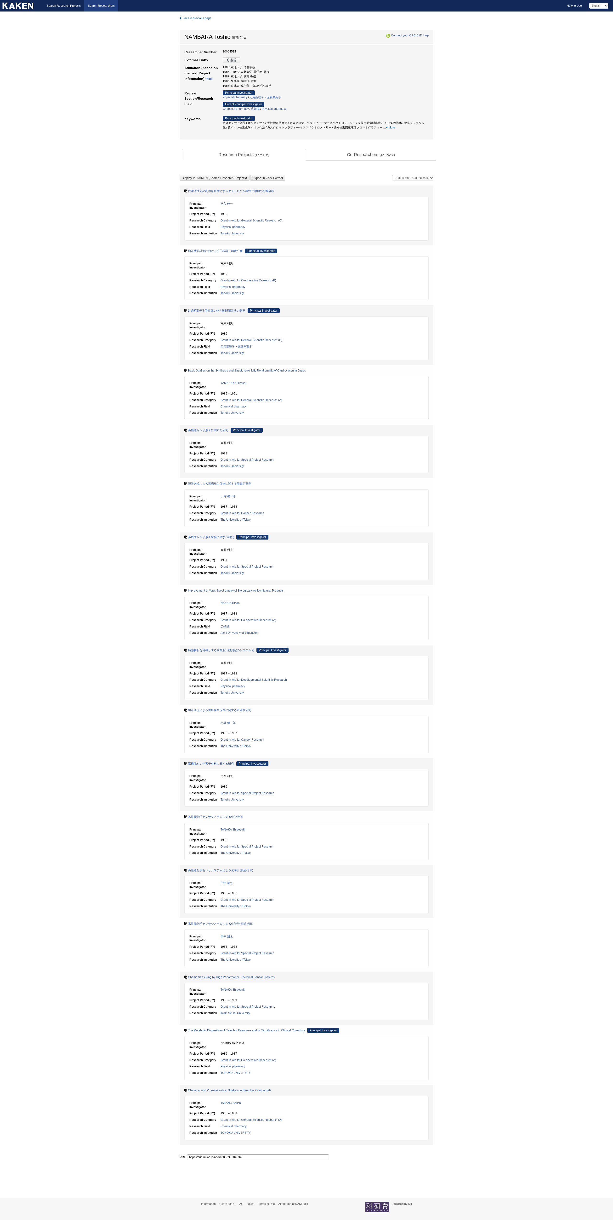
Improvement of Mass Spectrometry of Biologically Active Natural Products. (236, 590)
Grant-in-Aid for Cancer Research (242, 513)
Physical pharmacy (235, 97)
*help (426, 35)
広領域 (255, 108)
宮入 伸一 (227, 203)
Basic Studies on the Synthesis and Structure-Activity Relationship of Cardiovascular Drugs (247, 370)
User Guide (226, 1204)
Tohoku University (232, 233)
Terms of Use (266, 1204)
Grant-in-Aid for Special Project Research (247, 459)
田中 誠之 (227, 883)
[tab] (244, 155)
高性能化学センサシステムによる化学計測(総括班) (220, 870)
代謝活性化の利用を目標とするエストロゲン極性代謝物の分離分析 (231, 191)
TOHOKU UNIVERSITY (236, 1073)
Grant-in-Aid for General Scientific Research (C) (251, 220)
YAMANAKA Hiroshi (233, 383)
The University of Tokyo (236, 519)
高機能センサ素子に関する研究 (208, 430)
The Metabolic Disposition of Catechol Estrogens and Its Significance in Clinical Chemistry (246, 1030)
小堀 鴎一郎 (228, 496)
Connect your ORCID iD (406, 35)
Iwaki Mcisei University (235, 1013)
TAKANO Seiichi (231, 1103)
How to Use (574, 5)
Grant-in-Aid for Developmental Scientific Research (254, 679)
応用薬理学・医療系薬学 (265, 97)
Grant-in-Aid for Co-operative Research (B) (248, 280)
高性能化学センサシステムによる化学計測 (215, 817)
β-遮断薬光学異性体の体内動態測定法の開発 (216, 310)
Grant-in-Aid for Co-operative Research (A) (248, 620)
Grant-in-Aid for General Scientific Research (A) (251, 400)
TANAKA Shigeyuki (233, 829)
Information (208, 1204)
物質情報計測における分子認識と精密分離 (215, 251)
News (250, 1204)
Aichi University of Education (239, 632)
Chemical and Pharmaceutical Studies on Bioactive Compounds (229, 1090)
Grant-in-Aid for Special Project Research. (248, 1006)
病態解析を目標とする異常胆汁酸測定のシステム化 (221, 650)
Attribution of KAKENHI (293, 1204)
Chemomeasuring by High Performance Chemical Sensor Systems (231, 977)
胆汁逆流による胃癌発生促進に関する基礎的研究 (219, 483)
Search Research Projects (64, 5)
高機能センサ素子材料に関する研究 (211, 537)
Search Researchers (101, 5)
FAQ (240, 1204)
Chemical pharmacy (236, 108)
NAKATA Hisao (230, 603)
